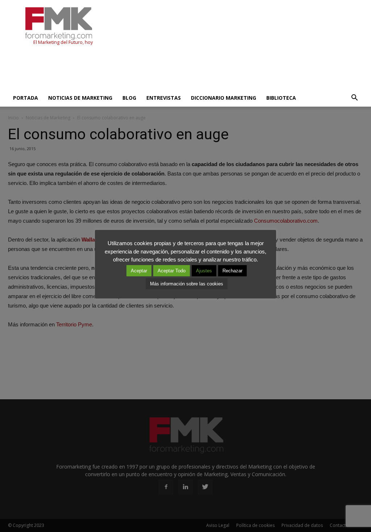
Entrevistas (163, 97)
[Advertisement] (140, 70)
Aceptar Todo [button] (172, 270)
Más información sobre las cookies (186, 283)
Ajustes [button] (204, 270)
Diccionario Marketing (223, 97)
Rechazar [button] (232, 270)
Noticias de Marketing (80, 97)
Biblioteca (281, 97)
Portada (25, 97)
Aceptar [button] (139, 270)
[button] (354, 98)
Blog (129, 97)
